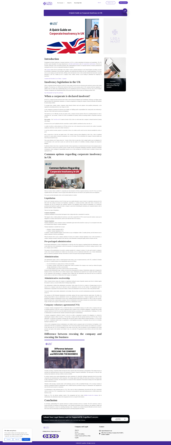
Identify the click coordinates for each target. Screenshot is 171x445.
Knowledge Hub (78, 2)
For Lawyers (60, 2)
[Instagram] (49, 436)
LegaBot (77, 437)
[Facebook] (45, 436)
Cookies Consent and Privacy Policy (83, 435)
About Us (69, 2)
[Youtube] (52, 436)
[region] (17, 435)
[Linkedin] (56, 436)
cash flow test (57, 119)
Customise (9, 439)
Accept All (26, 439)
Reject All (17, 439)
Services (76, 432)
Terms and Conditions (79, 433)
